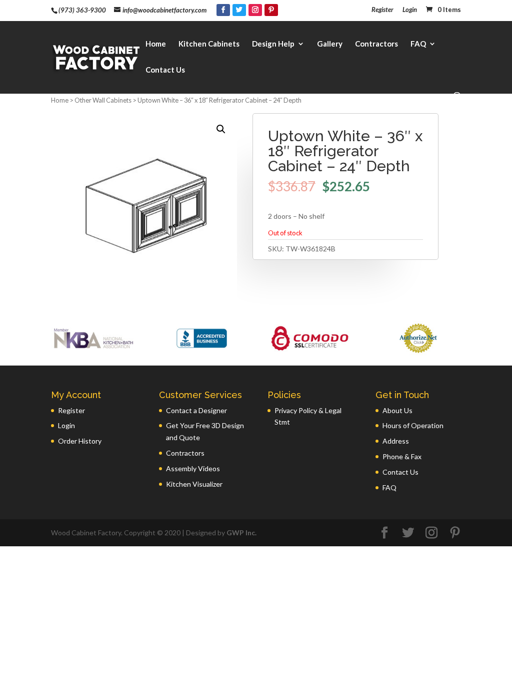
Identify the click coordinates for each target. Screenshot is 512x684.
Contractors (376, 44)
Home (156, 44)
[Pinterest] (271, 10)
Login (409, 10)
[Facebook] (223, 10)
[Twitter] (239, 10)
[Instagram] (255, 10)
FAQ (418, 44)
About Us (397, 410)
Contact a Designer (196, 410)
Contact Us (165, 70)
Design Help (273, 44)
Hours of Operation (413, 425)
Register (383, 10)
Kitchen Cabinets (209, 44)
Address (395, 441)
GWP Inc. (241, 532)
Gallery (329, 44)
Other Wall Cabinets (103, 100)
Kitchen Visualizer (194, 484)
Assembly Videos (193, 468)
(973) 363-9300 (82, 10)
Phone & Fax (402, 456)
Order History (80, 441)
